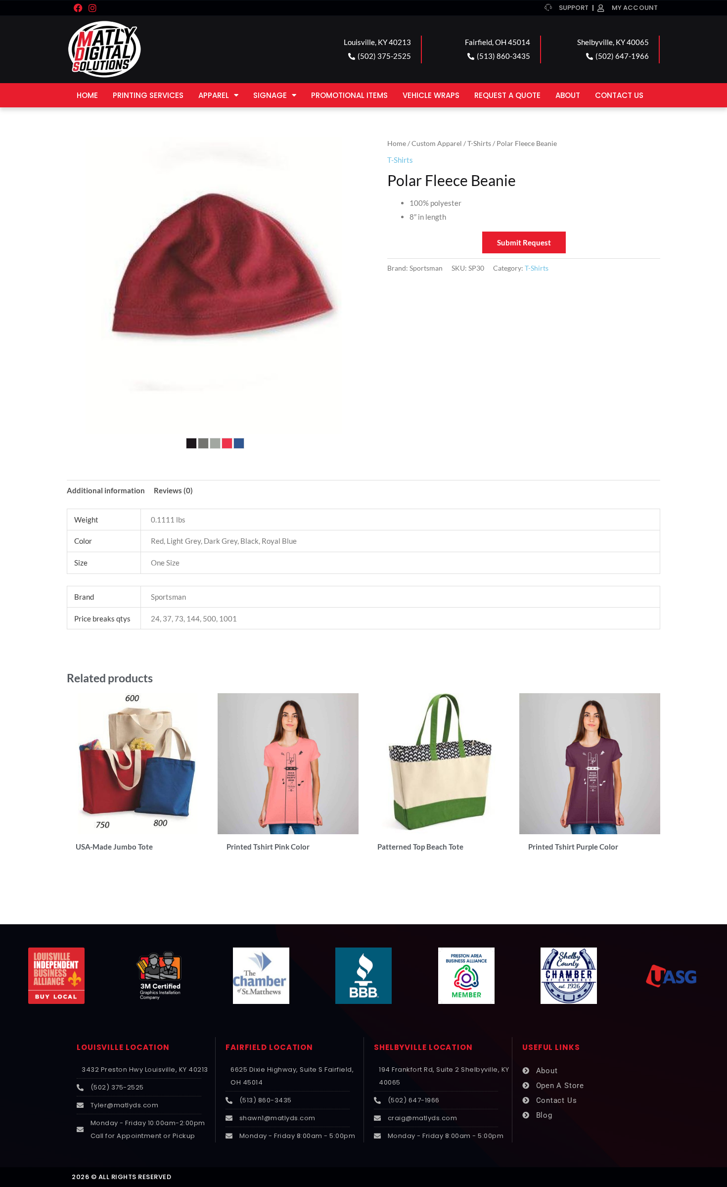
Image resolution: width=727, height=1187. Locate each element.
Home (87, 95)
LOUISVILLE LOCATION (123, 1047)
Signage (270, 95)
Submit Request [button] (524, 242)
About (567, 95)
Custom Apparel (436, 143)
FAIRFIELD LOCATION (269, 1047)
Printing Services (148, 95)
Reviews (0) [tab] (173, 490)
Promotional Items (349, 95)
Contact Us (619, 95)
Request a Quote (507, 95)
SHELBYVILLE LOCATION (423, 1047)
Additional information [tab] (106, 490)
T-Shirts (479, 143)
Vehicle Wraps (431, 95)
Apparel (213, 95)
